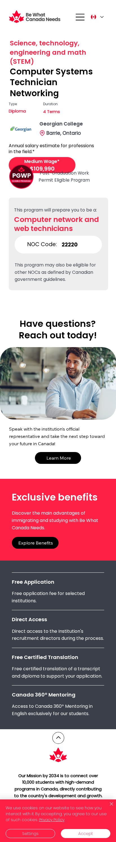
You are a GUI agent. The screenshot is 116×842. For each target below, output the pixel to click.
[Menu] (80, 17)
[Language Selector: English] (97, 17)
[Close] (108, 807)
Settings (30, 833)
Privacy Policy (51, 820)
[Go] (58, 738)
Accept (85, 833)
